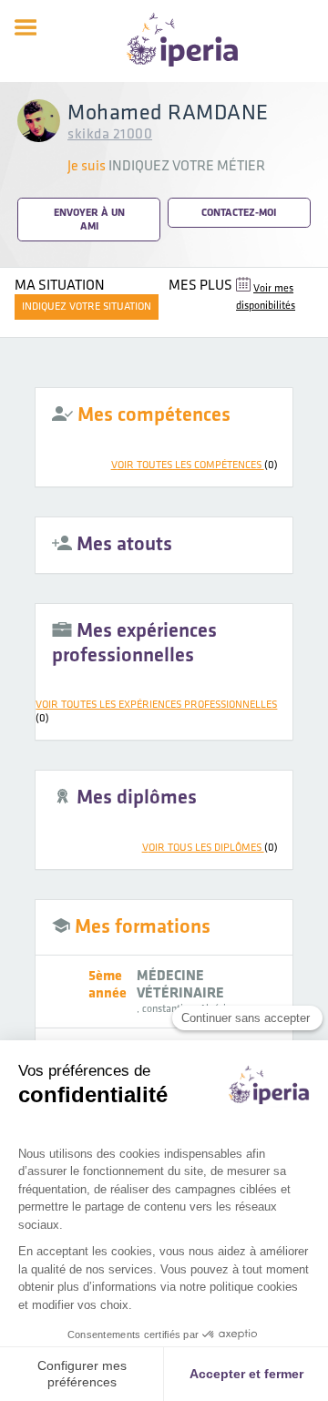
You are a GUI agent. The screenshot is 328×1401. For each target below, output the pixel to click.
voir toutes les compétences (194, 465)
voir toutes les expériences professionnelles (156, 711)
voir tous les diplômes (210, 847)
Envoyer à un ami (89, 219)
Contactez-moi (238, 213)
